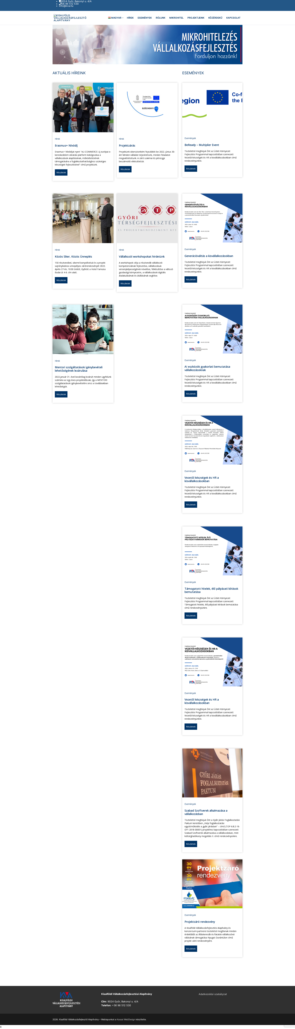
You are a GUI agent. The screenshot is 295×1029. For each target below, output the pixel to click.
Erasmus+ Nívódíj (66, 145)
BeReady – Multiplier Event (202, 145)
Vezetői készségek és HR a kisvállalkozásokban (202, 479)
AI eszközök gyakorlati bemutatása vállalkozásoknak (207, 368)
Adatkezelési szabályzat (213, 994)
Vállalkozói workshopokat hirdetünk (142, 256)
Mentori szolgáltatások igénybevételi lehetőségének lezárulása (78, 368)
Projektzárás (127, 145)
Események (190, 138)
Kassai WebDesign (126, 1019)
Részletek (61, 172)
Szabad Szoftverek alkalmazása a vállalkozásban (206, 812)
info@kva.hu (66, 5)
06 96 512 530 (70, 3)
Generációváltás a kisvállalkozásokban (209, 256)
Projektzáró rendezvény (200, 922)
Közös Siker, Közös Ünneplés (73, 256)
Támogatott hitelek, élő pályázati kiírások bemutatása (211, 590)
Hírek (57, 138)
